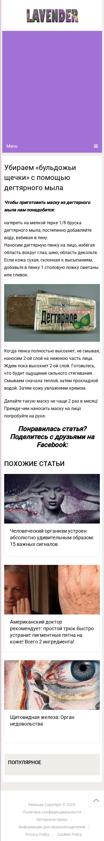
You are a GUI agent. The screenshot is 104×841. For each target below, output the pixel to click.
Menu (11, 146)
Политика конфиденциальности (52, 812)
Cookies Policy (69, 834)
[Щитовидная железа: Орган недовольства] (52, 685)
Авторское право (52, 819)
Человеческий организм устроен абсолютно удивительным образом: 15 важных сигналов (52, 537)
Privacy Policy (37, 834)
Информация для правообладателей (52, 827)
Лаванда (36, 804)
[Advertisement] (52, 85)
